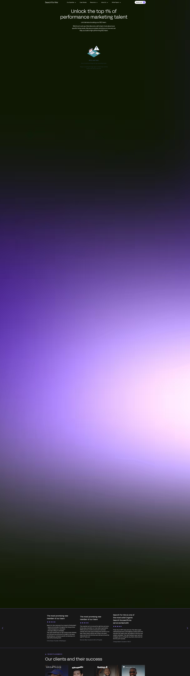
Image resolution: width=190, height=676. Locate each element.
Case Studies (83, 2)
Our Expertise (70, 2)
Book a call (139, 2)
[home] (51, 2)
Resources (93, 2)
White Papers (115, 2)
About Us (103, 2)
